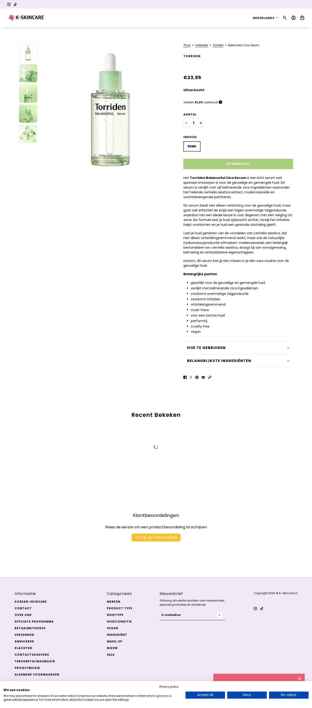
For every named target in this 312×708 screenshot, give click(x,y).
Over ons (23, 615)
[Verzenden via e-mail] (203, 377)
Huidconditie (119, 621)
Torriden (218, 45)
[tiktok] (15, 4)
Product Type (119, 608)
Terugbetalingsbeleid (35, 661)
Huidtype (115, 615)
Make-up (114, 641)
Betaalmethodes (30, 628)
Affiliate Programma (34, 621)
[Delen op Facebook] (185, 377)
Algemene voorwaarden (37, 674)
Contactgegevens (32, 655)
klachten (23, 648)
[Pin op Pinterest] (196, 377)
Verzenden (24, 635)
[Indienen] (219, 615)
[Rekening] (293, 17)
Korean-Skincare (31, 602)
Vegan (112, 628)
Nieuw (112, 648)
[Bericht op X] (191, 377)
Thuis (186, 45)
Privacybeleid (27, 668)
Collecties (201, 45)
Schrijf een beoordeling (156, 537)
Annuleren (24, 641)
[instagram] (8, 4)
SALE (111, 655)
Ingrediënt (117, 635)
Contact (23, 608)
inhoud (190, 137)
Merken (113, 602)
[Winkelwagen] (302, 17)
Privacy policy (169, 687)
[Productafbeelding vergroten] (110, 110)
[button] (209, 377)
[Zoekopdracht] (284, 17)
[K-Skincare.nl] (26, 18)
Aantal (190, 114)
